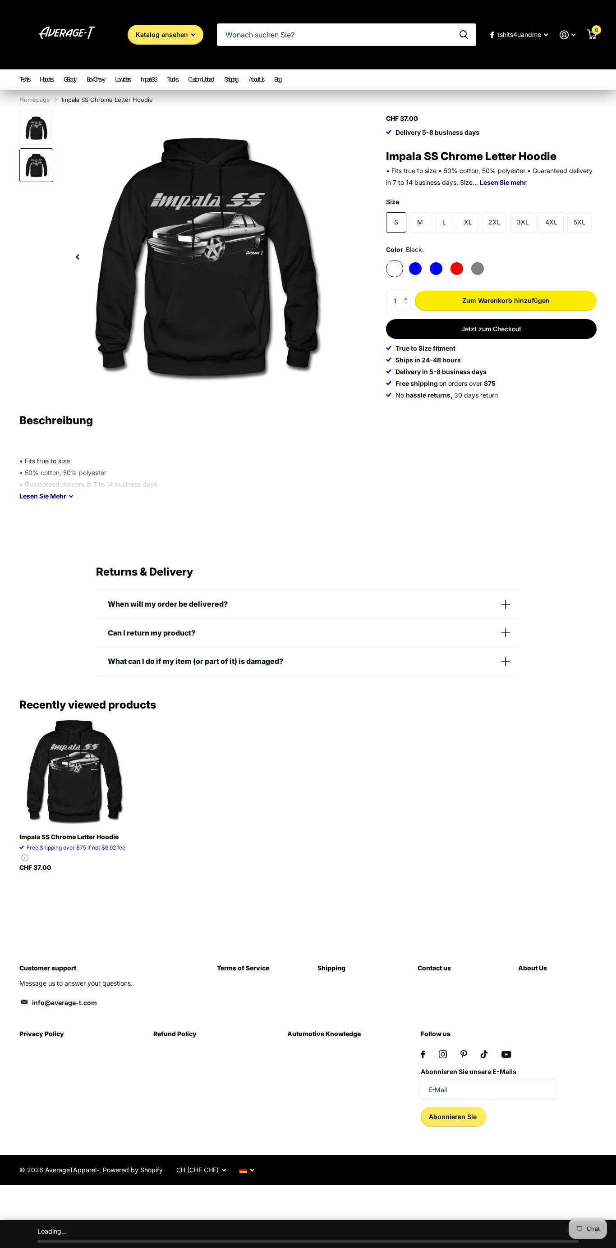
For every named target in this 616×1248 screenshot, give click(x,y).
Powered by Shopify (133, 1170)
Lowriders (122, 79)
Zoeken (463, 34)
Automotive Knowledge (324, 1034)
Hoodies (46, 79)
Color (405, 249)
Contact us (434, 968)
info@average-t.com (64, 1002)
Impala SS (148, 79)
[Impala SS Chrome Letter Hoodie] (74, 771)
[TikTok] (484, 1054)
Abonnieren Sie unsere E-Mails (468, 1071)
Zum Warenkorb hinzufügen (506, 300)
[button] (408, 293)
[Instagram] (443, 1054)
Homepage (34, 99)
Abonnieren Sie (453, 1116)
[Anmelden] (567, 35)
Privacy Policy (41, 1034)
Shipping (231, 79)
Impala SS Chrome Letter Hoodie (69, 837)
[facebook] (423, 1054)
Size (392, 201)
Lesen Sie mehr (503, 182)
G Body (70, 79)
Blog (277, 79)
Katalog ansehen (163, 34)
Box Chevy (96, 79)
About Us (255, 79)
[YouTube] (506, 1054)
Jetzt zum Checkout (491, 329)
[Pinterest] (463, 1054)
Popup (24, 857)
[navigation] (77, 256)
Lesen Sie (42, 496)
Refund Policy (175, 1034)
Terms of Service (243, 968)
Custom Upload (200, 79)
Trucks (172, 79)
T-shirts (24, 79)
